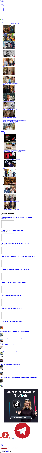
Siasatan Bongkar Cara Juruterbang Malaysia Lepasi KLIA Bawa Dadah (10, 109)
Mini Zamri (3, 231)
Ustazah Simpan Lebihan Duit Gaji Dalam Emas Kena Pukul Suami (9, 117)
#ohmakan (4, 10)
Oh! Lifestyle (4, 210)
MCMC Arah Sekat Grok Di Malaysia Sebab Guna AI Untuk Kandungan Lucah (12, 159)
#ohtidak (2, 3)
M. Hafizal (3, 218)
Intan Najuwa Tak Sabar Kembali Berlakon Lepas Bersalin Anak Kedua (10, 75)
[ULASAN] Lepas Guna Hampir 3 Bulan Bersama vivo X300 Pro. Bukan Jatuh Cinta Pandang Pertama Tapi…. (15, 150)
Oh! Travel (4, 211)
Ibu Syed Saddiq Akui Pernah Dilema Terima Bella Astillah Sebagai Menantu (10, 83)
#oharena (2, 6)
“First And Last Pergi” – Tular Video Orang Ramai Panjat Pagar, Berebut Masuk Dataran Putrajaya (12, 23)
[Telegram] (22, 438)
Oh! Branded (4, 133)
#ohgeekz (2, 4)
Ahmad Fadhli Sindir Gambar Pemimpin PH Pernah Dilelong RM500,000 (10, 122)
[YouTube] (13, 438)
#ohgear (3, 7)
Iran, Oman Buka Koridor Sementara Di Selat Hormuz (8, 119)
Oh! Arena (4, 132)
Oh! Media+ (2, 131)
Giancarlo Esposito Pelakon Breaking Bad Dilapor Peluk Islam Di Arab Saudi (11, 209)
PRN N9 (3, 5)
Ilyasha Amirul (3, 244)
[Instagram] (1, 438)
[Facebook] (9, 438)
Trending (2, 22)
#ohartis (2, 2)
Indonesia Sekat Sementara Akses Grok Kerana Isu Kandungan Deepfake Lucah (12, 167)
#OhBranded (4, 11)
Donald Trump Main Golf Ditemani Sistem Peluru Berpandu (8, 101)
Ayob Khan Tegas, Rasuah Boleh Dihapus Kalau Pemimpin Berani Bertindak (10, 121)
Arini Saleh (3, 257)
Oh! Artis (2, 49)
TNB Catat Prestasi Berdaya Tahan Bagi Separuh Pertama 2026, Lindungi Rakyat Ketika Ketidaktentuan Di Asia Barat (14, 120)
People (3, 451)
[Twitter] (11, 438)
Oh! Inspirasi (4, 168)
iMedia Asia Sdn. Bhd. (7, 451)
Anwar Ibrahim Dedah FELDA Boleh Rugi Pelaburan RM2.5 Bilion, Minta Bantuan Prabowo (12, 130)
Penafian (2, 445)
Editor (2, 444)
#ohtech (3, 8)
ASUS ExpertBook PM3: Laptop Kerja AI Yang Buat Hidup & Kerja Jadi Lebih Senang (12, 151)
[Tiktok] (5, 438)
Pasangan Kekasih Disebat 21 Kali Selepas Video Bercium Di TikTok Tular (11, 201)
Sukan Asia (2, 1)
